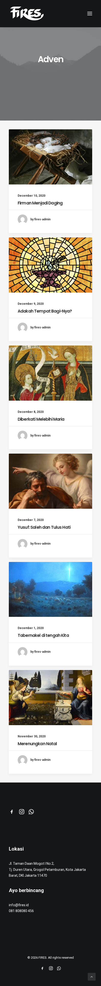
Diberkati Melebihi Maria (41, 419)
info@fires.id (19, 905)
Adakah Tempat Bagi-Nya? (45, 311)
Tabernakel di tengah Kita (43, 635)
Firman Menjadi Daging (40, 203)
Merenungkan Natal (37, 744)
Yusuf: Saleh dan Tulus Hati (44, 527)
